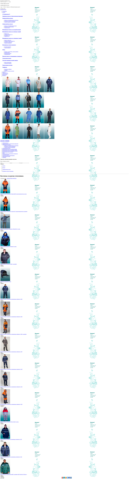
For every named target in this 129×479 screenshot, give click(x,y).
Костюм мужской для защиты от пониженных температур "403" (11, 316)
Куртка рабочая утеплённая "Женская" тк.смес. (8, 246)
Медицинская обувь (7, 53)
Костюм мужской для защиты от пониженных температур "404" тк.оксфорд (13, 334)
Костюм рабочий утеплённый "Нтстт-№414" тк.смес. (9, 421)
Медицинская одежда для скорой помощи (11, 29)
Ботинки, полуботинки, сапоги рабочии (11, 51)
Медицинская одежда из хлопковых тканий (12, 38)
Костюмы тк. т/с (7, 35)
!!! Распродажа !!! (6, 14)
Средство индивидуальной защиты (10, 60)
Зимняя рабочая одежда (7, 18)
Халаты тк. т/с (6, 36)
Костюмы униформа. (8, 69)
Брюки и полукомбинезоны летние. (10, 25)
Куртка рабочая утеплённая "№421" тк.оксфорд (8, 264)
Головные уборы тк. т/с (8, 34)
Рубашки (6, 70)
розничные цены (3, 9)
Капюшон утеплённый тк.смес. (5, 281)
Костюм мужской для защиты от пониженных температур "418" (11, 369)
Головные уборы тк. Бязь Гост (9, 41)
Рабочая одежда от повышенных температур (12, 56)
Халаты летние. (7, 27)
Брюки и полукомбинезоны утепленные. (11, 20)
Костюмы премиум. (7, 46)
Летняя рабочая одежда (7, 24)
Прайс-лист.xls (4, 72)
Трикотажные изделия (7, 65)
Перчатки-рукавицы (7, 63)
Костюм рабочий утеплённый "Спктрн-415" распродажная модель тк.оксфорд (13, 211)
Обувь (3, 49)
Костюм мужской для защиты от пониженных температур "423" (11, 386)
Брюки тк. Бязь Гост (7, 40)
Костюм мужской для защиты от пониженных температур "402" (11, 299)
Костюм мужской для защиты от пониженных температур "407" (11, 351)
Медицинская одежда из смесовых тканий (11, 31)
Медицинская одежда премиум (9, 44)
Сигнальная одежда (6, 58)
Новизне (14, 178)
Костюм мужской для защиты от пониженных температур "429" (11, 404)
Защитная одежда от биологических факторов (12, 16)
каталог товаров (4, 140)
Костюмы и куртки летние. (9, 26)
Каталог (3, 167)
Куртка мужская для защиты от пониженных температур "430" (11, 456)
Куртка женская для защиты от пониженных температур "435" (11, 439)
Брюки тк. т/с (6, 33)
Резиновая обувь (7, 54)
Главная (3, 165)
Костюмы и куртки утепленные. (10, 21)
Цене (7, 178)
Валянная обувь (7, 52)
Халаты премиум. (7, 47)
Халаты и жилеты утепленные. (9, 147)
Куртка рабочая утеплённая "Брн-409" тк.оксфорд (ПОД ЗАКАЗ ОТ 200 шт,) (13, 474)
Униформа (4, 67)
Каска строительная (7, 62)
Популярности (10, 178)
